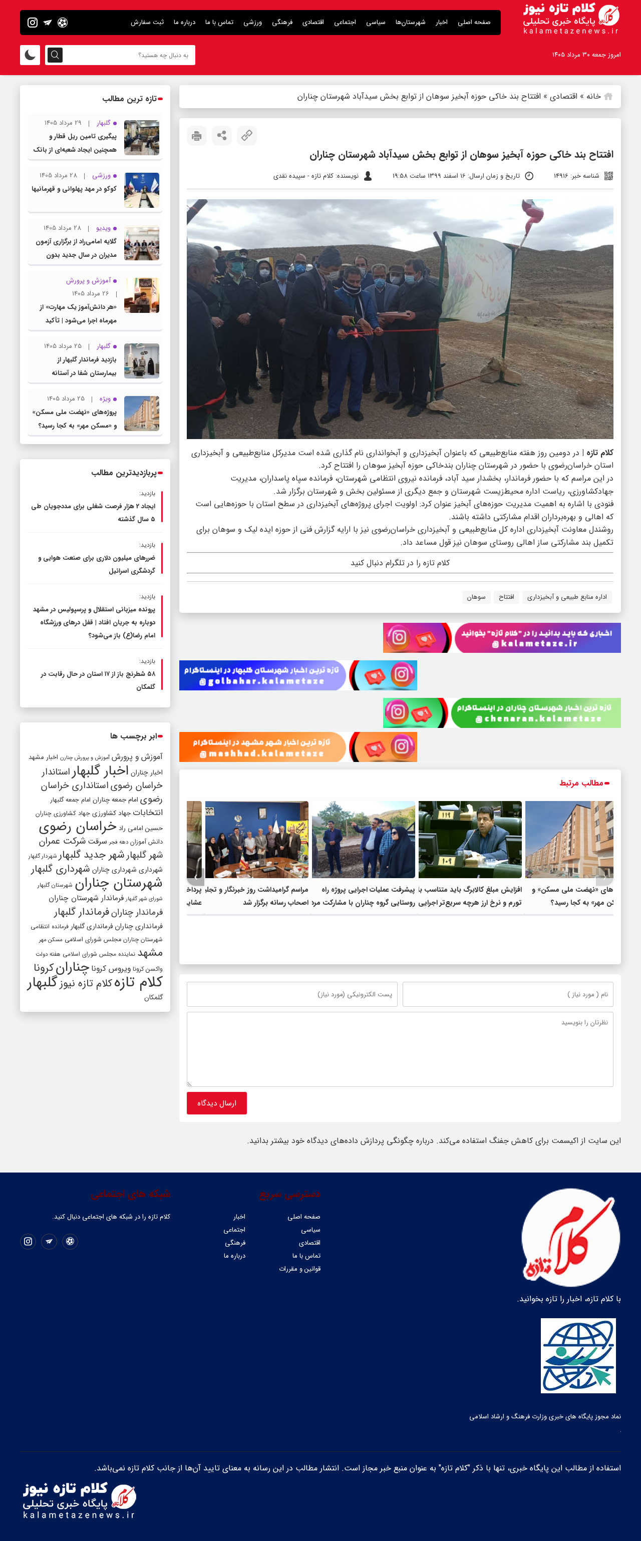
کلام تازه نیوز (86, 984)
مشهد (150, 952)
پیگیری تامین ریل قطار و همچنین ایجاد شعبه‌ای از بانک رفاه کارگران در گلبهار (75, 150)
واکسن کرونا (148, 969)
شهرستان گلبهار (55, 885)
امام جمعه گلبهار (71, 800)
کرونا (44, 968)
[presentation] (604, 877)
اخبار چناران (147, 772)
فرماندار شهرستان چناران (86, 898)
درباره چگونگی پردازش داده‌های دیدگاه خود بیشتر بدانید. (340, 1140)
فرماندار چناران (137, 912)
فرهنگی (282, 22)
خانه (593, 96)
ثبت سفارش (147, 22)
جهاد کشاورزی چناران (63, 814)
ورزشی (252, 22)
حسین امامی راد (141, 828)
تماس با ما (219, 22)
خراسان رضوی (78, 826)
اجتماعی (345, 22)
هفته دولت (48, 954)
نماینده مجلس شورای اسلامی (99, 954)
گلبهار (43, 983)
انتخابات (148, 813)
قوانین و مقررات (299, 1269)
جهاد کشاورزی (111, 813)
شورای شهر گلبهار (144, 899)
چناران (72, 967)
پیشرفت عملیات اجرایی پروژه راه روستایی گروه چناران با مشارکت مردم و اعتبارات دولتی (357, 902)
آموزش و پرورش (137, 756)
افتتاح (506, 597)
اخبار (442, 22)
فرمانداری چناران (139, 926)
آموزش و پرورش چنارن (85, 757)
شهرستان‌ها (411, 22)
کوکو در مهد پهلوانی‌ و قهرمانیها (74, 189)
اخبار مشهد (43, 757)
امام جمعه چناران (115, 800)
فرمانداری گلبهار (92, 926)
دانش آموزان (146, 842)
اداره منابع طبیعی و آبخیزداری (567, 597)
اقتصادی (313, 22)
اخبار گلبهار (100, 771)
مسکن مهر (51, 939)
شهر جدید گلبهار (92, 855)
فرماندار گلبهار (81, 912)
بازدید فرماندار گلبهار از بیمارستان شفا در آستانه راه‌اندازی (84, 373)
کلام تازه (138, 982)
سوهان (476, 597)
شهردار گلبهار (43, 856)
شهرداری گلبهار (60, 869)
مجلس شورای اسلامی (93, 940)
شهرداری (151, 869)
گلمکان (153, 997)
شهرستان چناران (119, 883)
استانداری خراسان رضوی (102, 793)
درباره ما (184, 22)
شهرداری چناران (114, 869)
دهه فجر (118, 842)
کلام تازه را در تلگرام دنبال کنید (400, 563)
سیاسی (376, 22)
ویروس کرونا (111, 968)
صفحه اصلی (474, 22)
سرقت (97, 842)
